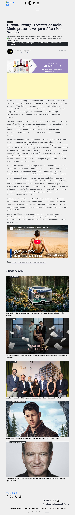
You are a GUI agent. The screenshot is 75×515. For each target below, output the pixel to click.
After (14, 262)
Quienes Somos (15, 508)
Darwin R (47, 512)
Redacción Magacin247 (23, 51)
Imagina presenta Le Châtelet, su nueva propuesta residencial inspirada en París (33, 398)
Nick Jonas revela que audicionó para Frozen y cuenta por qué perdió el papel (32, 438)
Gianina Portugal (39, 262)
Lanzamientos (14, 276)
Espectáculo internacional (17, 401)
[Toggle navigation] (37, 10)
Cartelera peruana (25, 262)
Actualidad (13, 361)
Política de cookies (57, 508)
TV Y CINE (10, 22)
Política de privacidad (35, 508)
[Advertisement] (37, 86)
